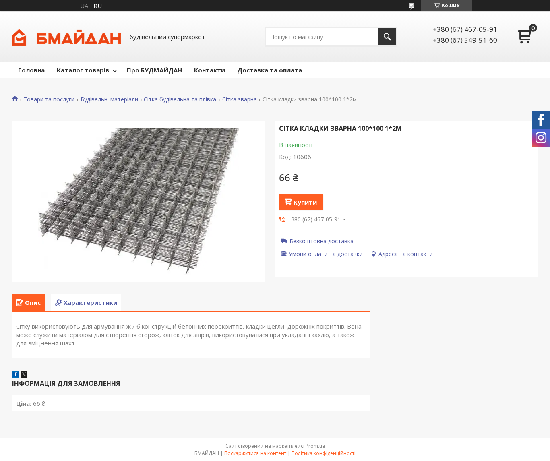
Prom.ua (315, 445)
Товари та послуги (48, 99)
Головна (31, 70)
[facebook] (15, 375)
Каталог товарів (83, 70)
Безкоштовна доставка (321, 240)
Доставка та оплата (269, 70)
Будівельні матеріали (109, 99)
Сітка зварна (239, 99)
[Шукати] (387, 36)
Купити (305, 202)
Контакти (209, 70)
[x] (24, 375)
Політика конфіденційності (324, 453)
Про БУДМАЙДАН (154, 70)
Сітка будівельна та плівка (180, 99)
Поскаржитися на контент (255, 453)
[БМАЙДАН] (66, 36)
